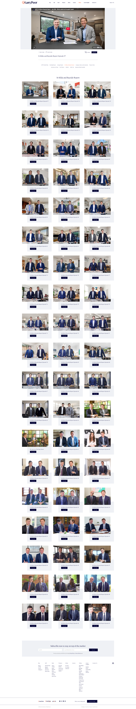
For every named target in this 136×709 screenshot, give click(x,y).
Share (49, 52)
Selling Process (47, 665)
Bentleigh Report (53, 64)
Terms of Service (78, 653)
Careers (74, 2)
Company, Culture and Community (82, 64)
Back (42, 52)
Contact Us (94, 2)
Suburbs (67, 67)
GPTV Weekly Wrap (44, 64)
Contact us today (92, 701)
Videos (80, 2)
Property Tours (92, 64)
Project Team (61, 668)
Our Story (67, 665)
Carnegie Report (60, 64)
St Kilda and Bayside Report (69, 64)
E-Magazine (40, 669)
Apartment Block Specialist (80, 67)
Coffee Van (72, 67)
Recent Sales (47, 671)
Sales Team (47, 669)
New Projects (62, 67)
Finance (39, 668)
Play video (33, 103)
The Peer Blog (88, 669)
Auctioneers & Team (54, 67)
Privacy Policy (72, 653)
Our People (67, 667)
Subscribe (94, 52)
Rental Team (54, 676)
